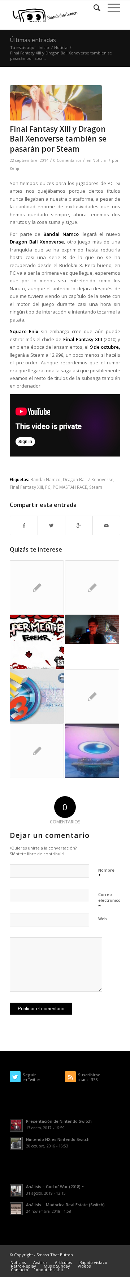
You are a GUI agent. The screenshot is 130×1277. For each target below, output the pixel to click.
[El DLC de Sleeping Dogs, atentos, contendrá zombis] (92, 587)
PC (48, 487)
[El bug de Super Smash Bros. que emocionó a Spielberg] (92, 751)
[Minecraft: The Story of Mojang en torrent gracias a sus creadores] (37, 587)
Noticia (61, 47)
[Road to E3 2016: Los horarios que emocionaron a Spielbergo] (37, 696)
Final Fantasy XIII (26, 487)
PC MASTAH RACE (70, 487)
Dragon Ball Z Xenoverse (88, 479)
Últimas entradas (33, 40)
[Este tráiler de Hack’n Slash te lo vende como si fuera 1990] (92, 629)
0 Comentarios (67, 160)
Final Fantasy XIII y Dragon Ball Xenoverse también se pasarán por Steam (58, 139)
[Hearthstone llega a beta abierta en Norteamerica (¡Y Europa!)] (92, 696)
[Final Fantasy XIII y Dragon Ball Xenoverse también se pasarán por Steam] (56, 102)
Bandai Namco (45, 479)
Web (102, 918)
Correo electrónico (109, 901)
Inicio (44, 47)
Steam (95, 487)
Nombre (106, 873)
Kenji (14, 168)
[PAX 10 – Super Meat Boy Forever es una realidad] (37, 642)
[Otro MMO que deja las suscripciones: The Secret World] (37, 751)
